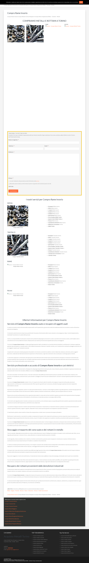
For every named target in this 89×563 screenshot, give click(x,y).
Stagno (12, 490)
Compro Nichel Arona (37, 545)
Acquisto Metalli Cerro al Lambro (39, 551)
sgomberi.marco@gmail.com (13, 549)
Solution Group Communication (35, 560)
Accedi (22, 559)
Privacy (10, 178)
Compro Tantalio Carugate (66, 541)
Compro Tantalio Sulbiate (66, 539)
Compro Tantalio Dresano (11, 506)
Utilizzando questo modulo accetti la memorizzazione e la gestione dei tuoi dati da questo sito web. (30, 183)
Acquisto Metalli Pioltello (38, 543)
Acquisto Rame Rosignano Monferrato (14, 516)
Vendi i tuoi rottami (43, 490)
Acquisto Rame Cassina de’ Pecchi (40, 549)
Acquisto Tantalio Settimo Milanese (40, 539)
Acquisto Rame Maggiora (11, 508)
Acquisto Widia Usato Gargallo (67, 547)
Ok (81, 2)
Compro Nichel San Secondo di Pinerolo (69, 545)
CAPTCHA (10, 186)
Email (46, 146)
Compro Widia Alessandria (66, 537)
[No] (87, 2)
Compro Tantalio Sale (10, 503)
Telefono (11, 146)
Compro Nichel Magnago (38, 547)
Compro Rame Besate (10, 513)
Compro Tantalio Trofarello (38, 537)
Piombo (17, 490)
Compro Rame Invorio (12, 494)
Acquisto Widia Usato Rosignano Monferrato (15, 511)
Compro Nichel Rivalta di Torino (67, 553)
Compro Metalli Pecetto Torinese (13, 521)
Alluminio (30, 490)
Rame (26, 490)
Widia (8, 490)
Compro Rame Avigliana (66, 551)
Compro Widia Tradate (65, 549)
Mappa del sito (18, 559)
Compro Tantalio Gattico (11, 501)
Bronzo (22, 490)
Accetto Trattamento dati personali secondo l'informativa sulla (24, 181)
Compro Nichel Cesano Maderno (67, 543)
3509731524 (10, 548)
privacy (37, 181)
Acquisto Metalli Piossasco (38, 553)
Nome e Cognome (13, 140)
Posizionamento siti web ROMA (21, 560)
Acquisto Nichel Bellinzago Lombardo (68, 535)
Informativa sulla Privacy (9, 559)
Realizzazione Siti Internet (9, 560)
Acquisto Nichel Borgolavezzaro (39, 541)
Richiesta (11, 152)
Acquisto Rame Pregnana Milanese (13, 523)
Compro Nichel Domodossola (12, 518)
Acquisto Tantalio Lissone (38, 535)
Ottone (36, 490)
